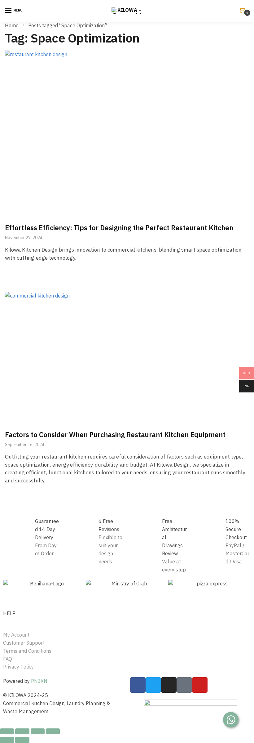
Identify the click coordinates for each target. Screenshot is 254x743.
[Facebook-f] (138, 685)
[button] (9, 584)
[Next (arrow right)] (22, 740)
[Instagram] (169, 685)
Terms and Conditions (27, 651)
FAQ (7, 659)
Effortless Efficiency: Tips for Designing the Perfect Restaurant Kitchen (119, 227)
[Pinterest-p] (184, 685)
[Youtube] (200, 685)
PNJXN (39, 681)
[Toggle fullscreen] (38, 731)
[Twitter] (153, 685)
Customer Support (24, 643)
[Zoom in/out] (53, 731)
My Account (16, 635)
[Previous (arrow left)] (7, 740)
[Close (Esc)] (7, 731)
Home (12, 25)
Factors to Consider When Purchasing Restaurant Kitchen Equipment (115, 434)
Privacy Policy (18, 667)
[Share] (22, 731)
